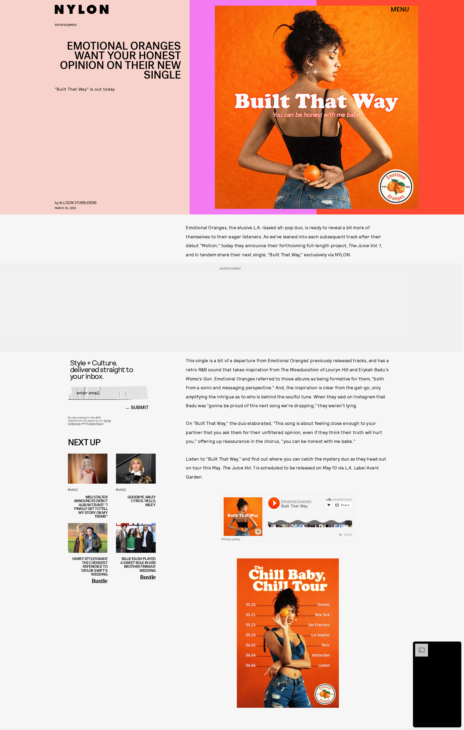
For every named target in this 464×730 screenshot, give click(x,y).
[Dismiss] (455, 646)
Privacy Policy (94, 423)
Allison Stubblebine (78, 202)
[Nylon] (81, 9)
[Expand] (419, 646)
